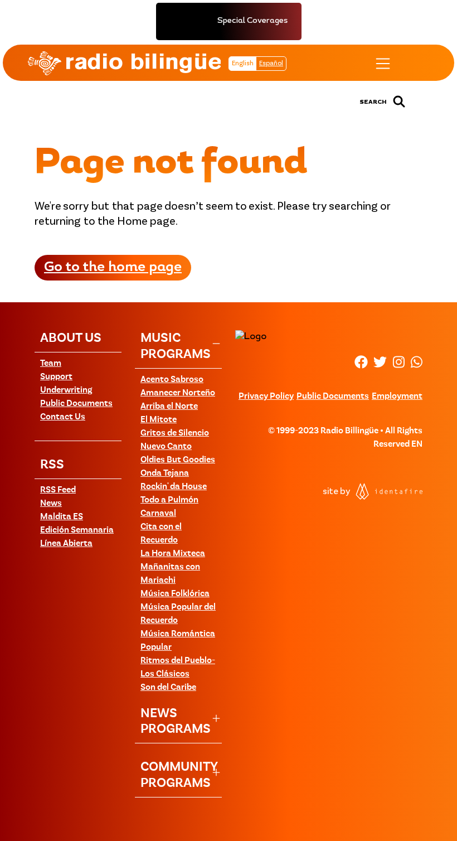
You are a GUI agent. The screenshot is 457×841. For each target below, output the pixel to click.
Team (50, 363)
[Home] (124, 63)
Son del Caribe (168, 687)
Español (271, 63)
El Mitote (158, 419)
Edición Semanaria (77, 530)
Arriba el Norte (169, 406)
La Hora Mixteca (172, 553)
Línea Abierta (66, 543)
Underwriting (66, 390)
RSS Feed (58, 490)
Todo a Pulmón (169, 500)
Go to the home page (113, 267)
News (51, 503)
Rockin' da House (173, 486)
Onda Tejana (164, 473)
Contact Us (62, 417)
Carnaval (158, 513)
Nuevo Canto (166, 446)
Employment (397, 396)
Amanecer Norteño (177, 393)
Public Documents (76, 403)
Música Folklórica (175, 593)
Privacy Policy (266, 396)
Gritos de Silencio (174, 433)
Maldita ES (61, 517)
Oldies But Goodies (177, 460)
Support (56, 377)
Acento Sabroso (171, 379)
